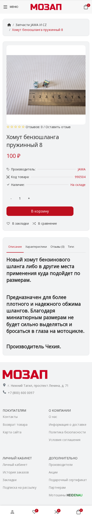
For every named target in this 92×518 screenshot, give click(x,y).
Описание (15, 247)
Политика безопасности (67, 432)
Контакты (10, 417)
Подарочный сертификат (68, 480)
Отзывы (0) (57, 247)
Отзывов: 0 (34, 127)
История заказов (16, 472)
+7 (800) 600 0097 (21, 393)
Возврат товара (15, 424)
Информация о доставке (67, 424)
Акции (53, 472)
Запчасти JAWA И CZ (31, 25)
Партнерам (57, 487)
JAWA (82, 169)
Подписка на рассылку (19, 487)
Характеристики (36, 247)
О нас (53, 417)
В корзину (40, 211)
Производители (61, 464)
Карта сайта (12, 432)
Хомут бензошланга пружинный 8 (37, 30)
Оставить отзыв (58, 127)
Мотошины (65, 495)
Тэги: (71, 247)
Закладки (10, 480)
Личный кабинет (15, 464)
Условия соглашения (64, 440)
